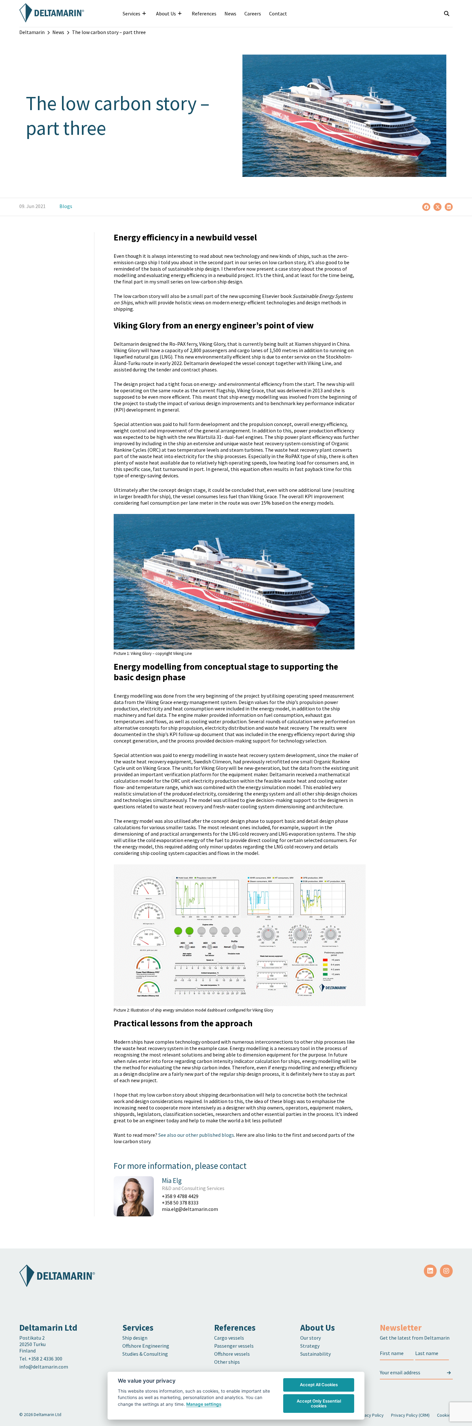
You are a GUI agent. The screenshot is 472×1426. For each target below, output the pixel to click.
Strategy (309, 1346)
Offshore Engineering (145, 1346)
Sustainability (315, 1354)
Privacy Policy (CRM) (410, 1415)
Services (131, 13)
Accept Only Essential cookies (319, 1403)
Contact (278, 13)
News (230, 13)
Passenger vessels (234, 1346)
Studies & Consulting (145, 1354)
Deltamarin (32, 32)
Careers (252, 13)
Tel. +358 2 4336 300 (41, 1358)
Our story (310, 1338)
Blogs (65, 206)
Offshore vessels (232, 1354)
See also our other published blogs (196, 1135)
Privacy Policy (370, 1415)
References (204, 13)
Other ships (227, 1362)
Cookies (445, 1415)
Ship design (134, 1338)
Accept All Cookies (319, 1384)
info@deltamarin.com (43, 1366)
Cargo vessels (229, 1338)
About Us (166, 13)
